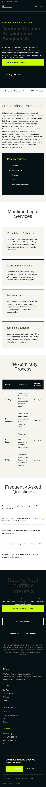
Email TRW (30, 769)
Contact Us (14, 633)
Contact (16, 1)
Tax (4, 719)
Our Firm (15, 165)
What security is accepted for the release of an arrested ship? (21, 532)
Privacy (5, 783)
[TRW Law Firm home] (7, 7)
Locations (9, 1)
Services (17, 91)
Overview (9, 91)
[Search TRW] (36, 7)
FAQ (33, 91)
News (3, 1)
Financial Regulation (10, 715)
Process (26, 91)
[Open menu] (41, 7)
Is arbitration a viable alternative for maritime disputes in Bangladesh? (20, 555)
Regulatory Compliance (20, 185)
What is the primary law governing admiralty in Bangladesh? (21, 507)
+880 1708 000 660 (10, 737)
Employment (7, 722)
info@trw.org (13, 75)
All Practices (31, 633)
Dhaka (5, 744)
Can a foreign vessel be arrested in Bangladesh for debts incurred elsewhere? (21, 519)
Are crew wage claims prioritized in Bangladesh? (22, 544)
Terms (11, 783)
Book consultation (16, 62)
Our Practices (17, 170)
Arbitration (6, 712)
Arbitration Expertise (19, 180)
